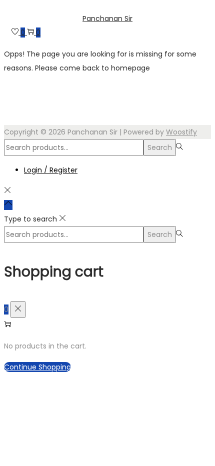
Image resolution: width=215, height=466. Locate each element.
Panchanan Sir (107, 19)
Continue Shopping (37, 367)
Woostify (181, 132)
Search (160, 147)
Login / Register (51, 170)
